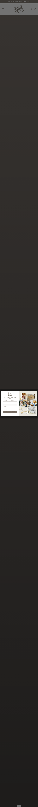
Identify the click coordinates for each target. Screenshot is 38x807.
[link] (10, 394)
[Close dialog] (36, 392)
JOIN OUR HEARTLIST (10, 411)
